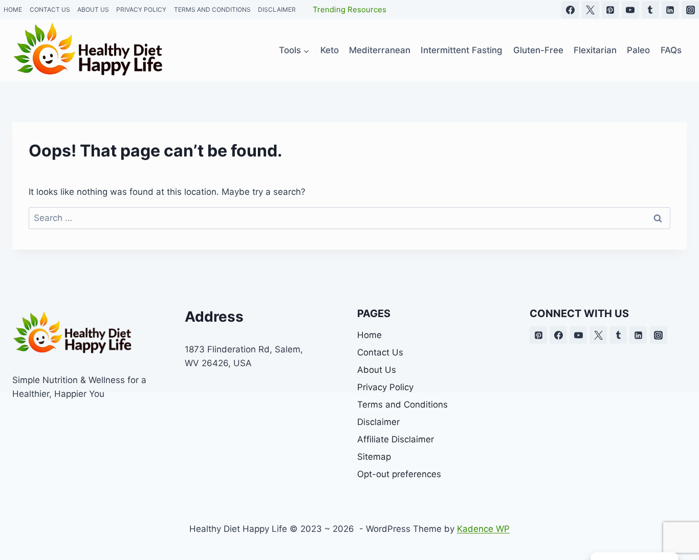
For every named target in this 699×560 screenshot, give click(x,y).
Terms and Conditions (402, 404)
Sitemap (374, 457)
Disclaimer (378, 422)
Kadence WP (483, 529)
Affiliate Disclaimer (395, 439)
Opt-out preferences (399, 474)
